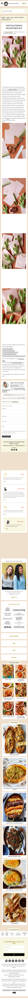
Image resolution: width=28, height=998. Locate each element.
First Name (4, 416)
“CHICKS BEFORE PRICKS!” (9, 354)
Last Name (4, 421)
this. (8, 118)
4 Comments (15, 401)
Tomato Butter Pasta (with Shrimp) (8, 698)
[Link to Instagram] (12, 449)
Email (3, 426)
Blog (8, 17)
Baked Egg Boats (14, 754)
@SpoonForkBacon (8, 445)
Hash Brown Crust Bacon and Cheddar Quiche (15, 789)
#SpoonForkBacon (19, 445)
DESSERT (14, 657)
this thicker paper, (17, 362)
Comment (4, 408)
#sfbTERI (4, 391)
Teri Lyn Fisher (14, 385)
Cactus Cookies (12, 89)
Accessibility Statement (18, 990)
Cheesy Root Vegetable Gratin (14, 823)
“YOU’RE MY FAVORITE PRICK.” (10, 352)
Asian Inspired (14, 636)
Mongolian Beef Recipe (14, 856)
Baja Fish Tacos (21, 698)
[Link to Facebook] (16, 449)
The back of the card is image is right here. (14, 355)
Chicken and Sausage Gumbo (21, 717)
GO (14, 954)
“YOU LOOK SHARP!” (7, 348)
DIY (12, 17)
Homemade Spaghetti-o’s (21, 680)
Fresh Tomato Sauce (8, 716)
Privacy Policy (7, 990)
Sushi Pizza (8, 679)
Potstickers (14, 923)
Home (3, 17)
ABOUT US (14, 597)
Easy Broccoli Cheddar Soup (14, 890)
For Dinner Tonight (14, 662)
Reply (4, 481)
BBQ (14, 643)
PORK (14, 650)
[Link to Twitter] (14, 449)
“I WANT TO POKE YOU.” (8, 350)
